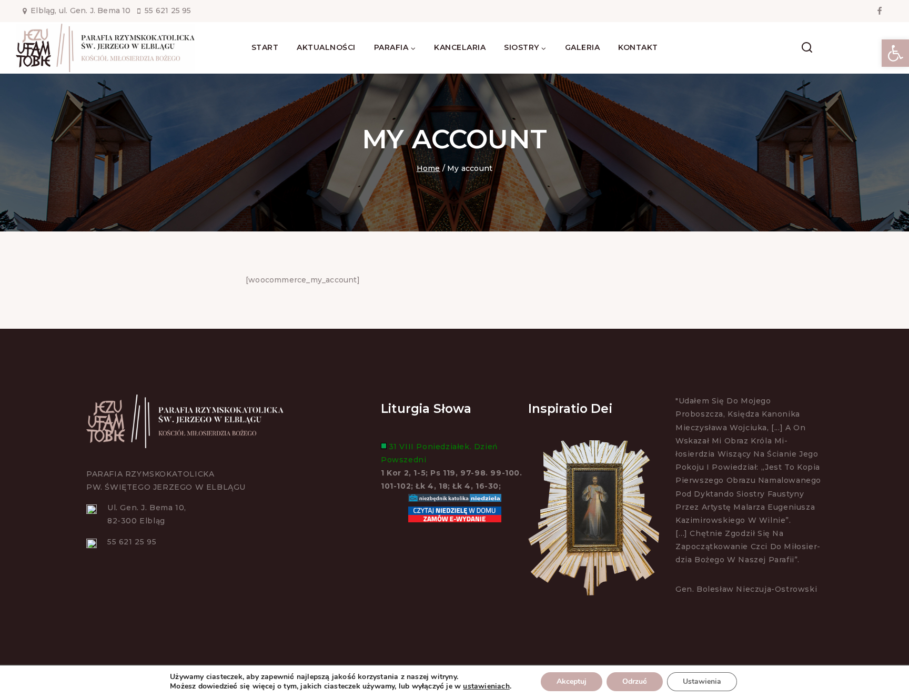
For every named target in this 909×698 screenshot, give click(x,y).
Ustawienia (702, 681)
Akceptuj (572, 681)
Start (265, 47)
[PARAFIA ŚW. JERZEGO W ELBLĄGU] (105, 48)
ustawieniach (486, 686)
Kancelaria (460, 47)
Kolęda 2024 (863, 48)
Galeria (582, 47)
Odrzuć (634, 681)
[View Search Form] (807, 48)
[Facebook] (879, 11)
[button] (895, 53)
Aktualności (326, 47)
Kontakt (638, 47)
